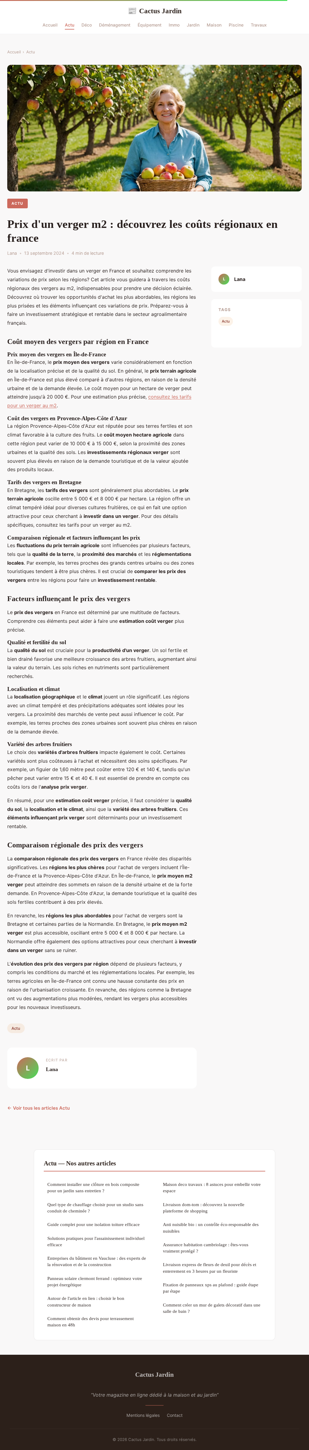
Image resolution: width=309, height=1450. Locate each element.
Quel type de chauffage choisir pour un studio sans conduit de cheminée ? (95, 1207)
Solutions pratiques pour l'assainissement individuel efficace (96, 1241)
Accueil (50, 24)
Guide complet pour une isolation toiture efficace (93, 1224)
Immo (174, 24)
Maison (214, 24)
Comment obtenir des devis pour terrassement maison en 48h (90, 1321)
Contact (175, 1415)
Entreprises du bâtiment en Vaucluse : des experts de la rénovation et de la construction (96, 1261)
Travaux (259, 24)
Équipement (149, 24)
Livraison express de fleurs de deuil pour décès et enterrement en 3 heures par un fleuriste (209, 1267)
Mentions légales (143, 1415)
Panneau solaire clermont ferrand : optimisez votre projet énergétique (94, 1281)
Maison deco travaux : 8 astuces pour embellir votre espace (212, 1187)
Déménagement (114, 24)
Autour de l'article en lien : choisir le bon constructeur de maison (85, 1301)
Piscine (236, 24)
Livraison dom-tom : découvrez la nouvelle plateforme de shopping (203, 1207)
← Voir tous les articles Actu (38, 1108)
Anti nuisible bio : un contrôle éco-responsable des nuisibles (211, 1227)
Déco (86, 24)
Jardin (193, 24)
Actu (69, 24)
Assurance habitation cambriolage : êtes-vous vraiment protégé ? (205, 1247)
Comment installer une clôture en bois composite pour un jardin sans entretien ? (93, 1187)
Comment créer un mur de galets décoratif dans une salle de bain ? (211, 1308)
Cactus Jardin (155, 11)
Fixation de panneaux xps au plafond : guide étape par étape (210, 1288)
